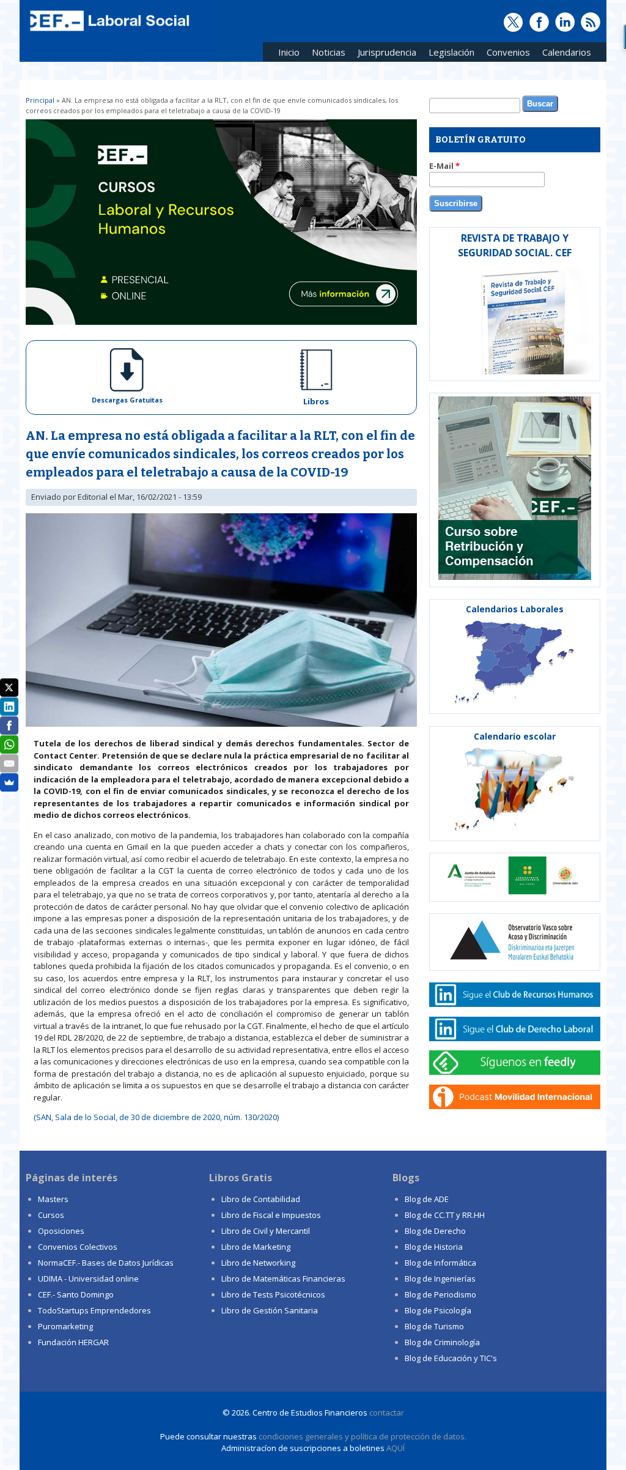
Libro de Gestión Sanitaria (269, 1310)
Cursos (51, 1214)
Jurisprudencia (384, 54)
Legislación (448, 54)
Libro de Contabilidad (260, 1199)
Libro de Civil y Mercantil (265, 1230)
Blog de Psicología (438, 1310)
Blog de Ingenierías (440, 1278)
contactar (386, 1412)
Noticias (328, 52)
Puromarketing (65, 1326)
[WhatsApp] (9, 744)
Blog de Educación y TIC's (451, 1358)
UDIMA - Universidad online (88, 1278)
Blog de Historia (434, 1246)
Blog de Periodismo (440, 1294)
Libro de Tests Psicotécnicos (273, 1294)
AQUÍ (395, 1447)
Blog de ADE (427, 1199)
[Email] (9, 763)
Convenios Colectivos (77, 1246)
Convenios (505, 54)
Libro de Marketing (255, 1246)
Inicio (289, 52)
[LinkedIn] (9, 706)
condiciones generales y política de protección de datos (362, 1436)
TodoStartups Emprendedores (94, 1310)
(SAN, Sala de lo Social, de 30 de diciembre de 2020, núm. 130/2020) (156, 1117)
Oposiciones (61, 1230)
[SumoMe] (9, 782)
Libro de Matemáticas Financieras (283, 1278)
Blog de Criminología (442, 1342)
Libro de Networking (258, 1262)
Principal (40, 100)
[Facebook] (9, 725)
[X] (9, 687)
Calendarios (563, 54)
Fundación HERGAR (73, 1342)
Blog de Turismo (434, 1326)
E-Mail (444, 165)
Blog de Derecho (435, 1230)
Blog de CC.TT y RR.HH (445, 1214)
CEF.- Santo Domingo (76, 1294)
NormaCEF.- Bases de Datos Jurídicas (106, 1262)
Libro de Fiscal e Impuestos (271, 1214)
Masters (53, 1199)
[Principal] (108, 31)
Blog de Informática (440, 1262)
